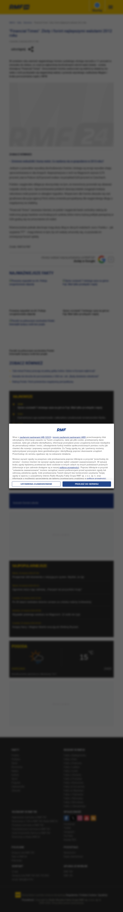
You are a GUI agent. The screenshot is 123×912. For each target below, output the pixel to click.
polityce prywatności (69, 467)
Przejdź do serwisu (87, 484)
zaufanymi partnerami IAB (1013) (35, 437)
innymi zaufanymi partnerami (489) (69, 437)
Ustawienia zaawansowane (36, 484)
